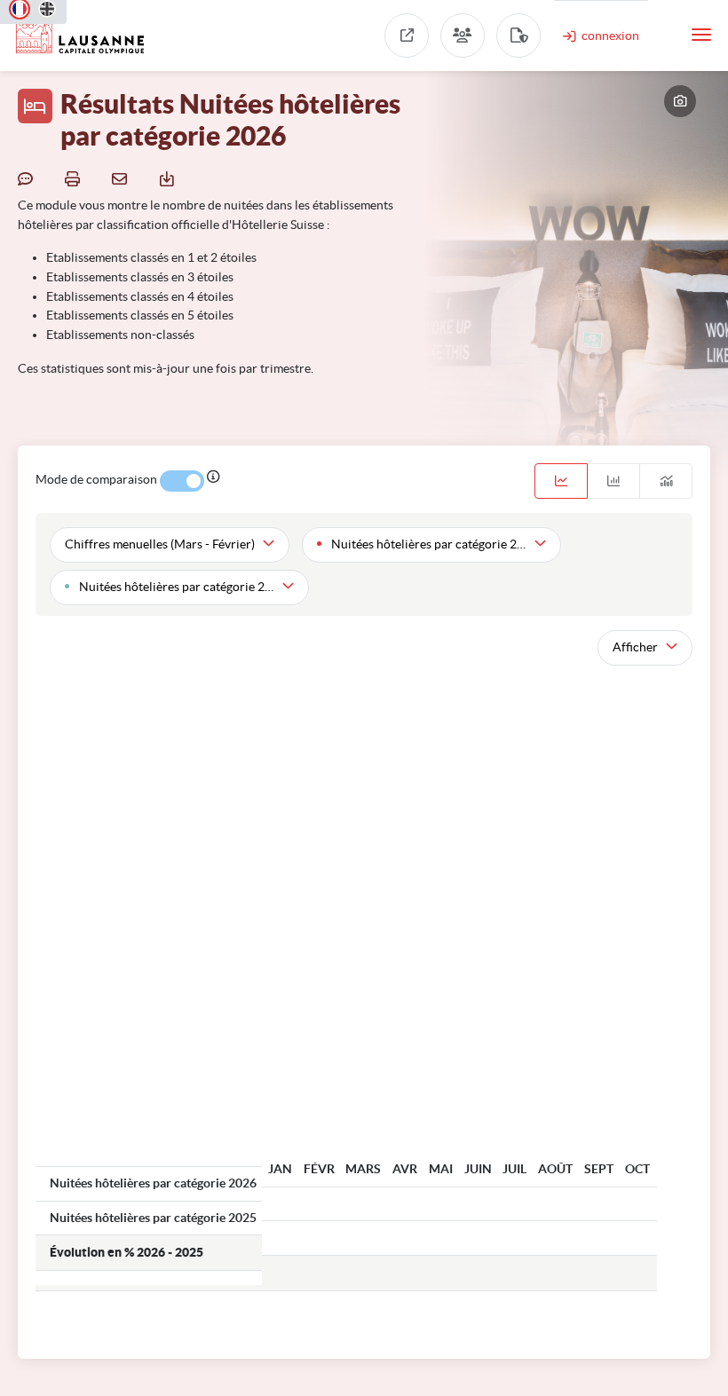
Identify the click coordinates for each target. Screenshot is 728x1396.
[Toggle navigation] (701, 35)
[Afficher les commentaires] (28, 177)
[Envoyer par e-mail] (122, 177)
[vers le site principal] (406, 35)
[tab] (561, 481)
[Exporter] (169, 177)
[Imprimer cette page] (75, 177)
